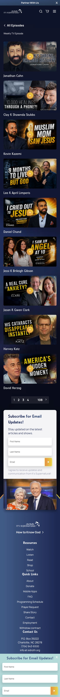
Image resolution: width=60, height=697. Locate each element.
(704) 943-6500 (30, 646)
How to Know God (28, 532)
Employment (30, 622)
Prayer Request (30, 607)
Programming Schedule (30, 601)
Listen (30, 554)
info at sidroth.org (30, 650)
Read (30, 560)
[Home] (12, 11)
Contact (30, 617)
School (30, 570)
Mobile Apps (30, 591)
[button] (57, 2)
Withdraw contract (30, 628)
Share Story (30, 612)
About (30, 581)
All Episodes (15, 25)
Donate (30, 586)
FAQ (30, 596)
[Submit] (48, 462)
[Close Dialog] (57, 657)
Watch (30, 549)
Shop (30, 565)
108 (40, 400)
